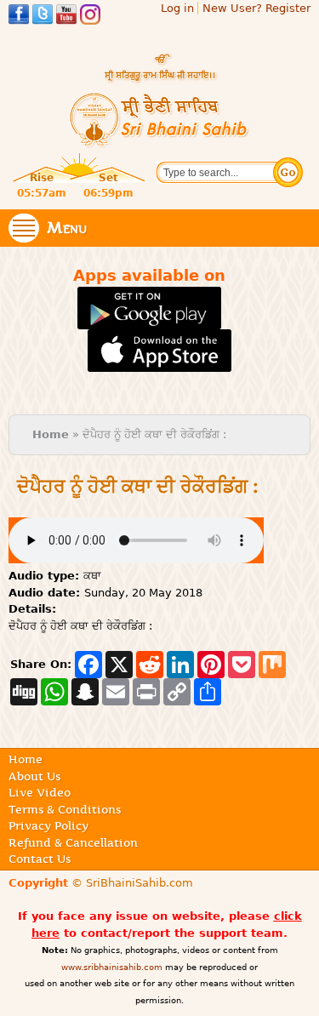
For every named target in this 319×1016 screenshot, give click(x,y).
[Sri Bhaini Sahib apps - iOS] (159, 363)
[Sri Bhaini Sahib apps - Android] (149, 321)
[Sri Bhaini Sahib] (160, 140)
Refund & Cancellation (73, 842)
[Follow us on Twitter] (42, 16)
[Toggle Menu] (24, 228)
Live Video (40, 792)
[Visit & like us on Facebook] (19, 16)
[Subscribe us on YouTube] (66, 16)
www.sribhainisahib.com (111, 967)
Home (50, 434)
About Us (34, 776)
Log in (177, 8)
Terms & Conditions (65, 809)
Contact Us (40, 858)
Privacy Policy (48, 825)
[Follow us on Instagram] (90, 16)
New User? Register (256, 8)
